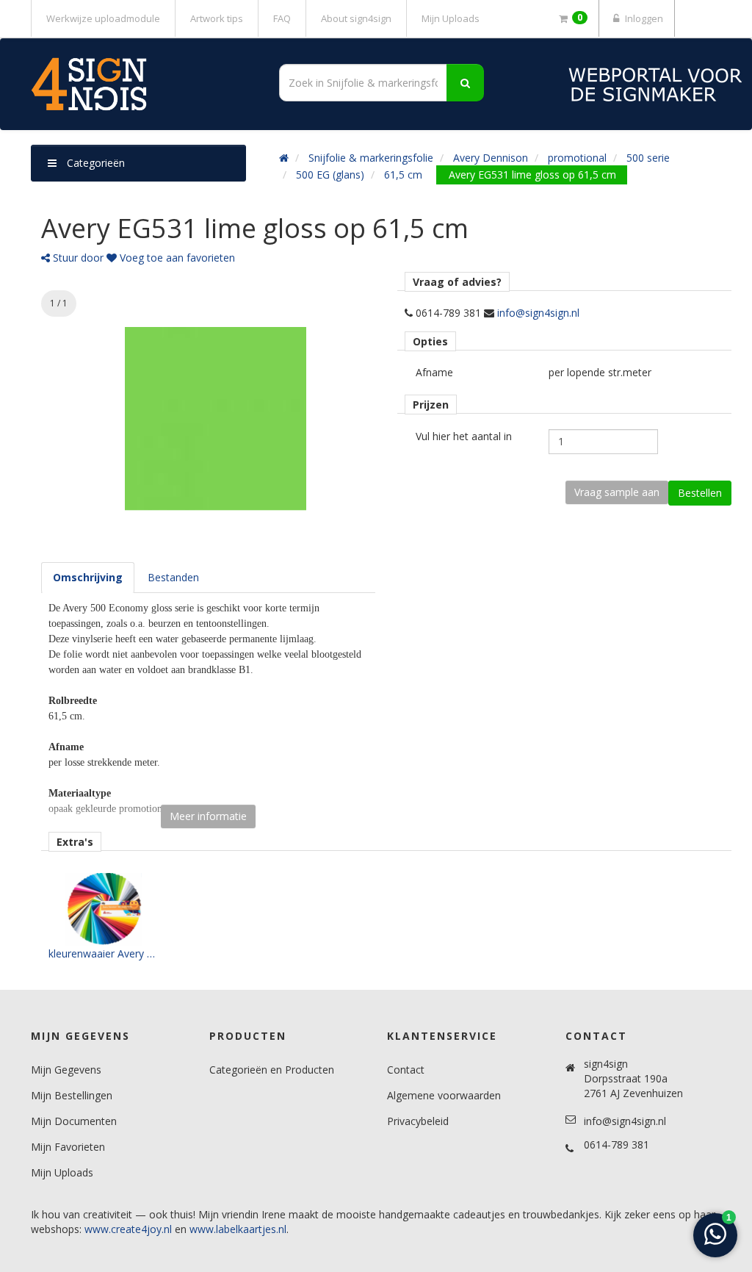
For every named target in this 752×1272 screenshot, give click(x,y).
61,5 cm (403, 175)
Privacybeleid (418, 1121)
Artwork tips (216, 18)
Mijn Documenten (74, 1121)
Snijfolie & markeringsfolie (370, 158)
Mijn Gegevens (66, 1070)
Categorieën (94, 163)
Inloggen (643, 18)
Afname (434, 372)
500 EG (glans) (330, 175)
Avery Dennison (490, 158)
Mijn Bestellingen (71, 1095)
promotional (577, 158)
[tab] (87, 577)
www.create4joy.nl (128, 1229)
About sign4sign (356, 18)
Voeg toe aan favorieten (176, 258)
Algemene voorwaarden (444, 1095)
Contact (405, 1070)
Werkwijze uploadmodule (103, 18)
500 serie (648, 158)
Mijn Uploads (451, 18)
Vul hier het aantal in (464, 436)
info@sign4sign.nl (538, 313)
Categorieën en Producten (271, 1070)
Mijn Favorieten (68, 1147)
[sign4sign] (138, 84)
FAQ (282, 18)
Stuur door (77, 258)
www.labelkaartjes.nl (237, 1229)
